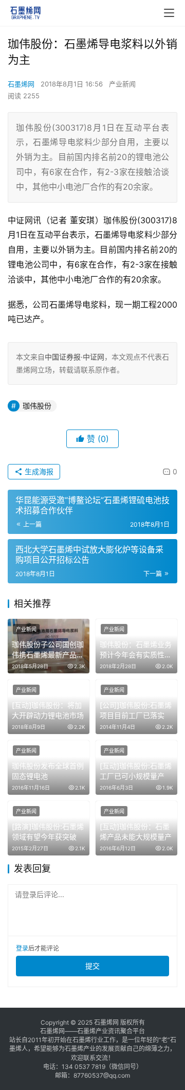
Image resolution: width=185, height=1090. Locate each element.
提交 (92, 965)
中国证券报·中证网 (74, 356)
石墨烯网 (21, 84)
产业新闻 (122, 84)
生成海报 (38, 471)
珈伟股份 (37, 405)
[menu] (169, 13)
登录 (22, 948)
